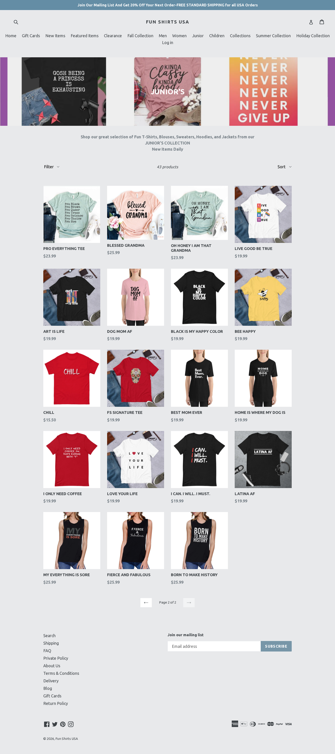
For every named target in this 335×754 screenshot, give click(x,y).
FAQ (47, 650)
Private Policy (55, 658)
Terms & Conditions (61, 673)
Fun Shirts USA (167, 21)
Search (49, 635)
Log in (167, 42)
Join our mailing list (186, 635)
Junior (198, 35)
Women (179, 35)
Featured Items (84, 35)
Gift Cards (31, 35)
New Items (55, 35)
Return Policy (55, 703)
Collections (240, 35)
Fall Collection (140, 35)
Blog (47, 688)
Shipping (51, 643)
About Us (51, 665)
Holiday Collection (313, 35)
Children (216, 35)
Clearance (113, 35)
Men (163, 35)
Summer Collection (273, 35)
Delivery (51, 680)
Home (10, 35)
